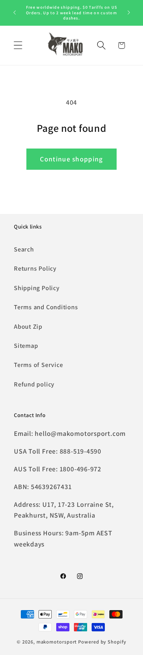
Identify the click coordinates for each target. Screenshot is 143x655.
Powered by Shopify (102, 641)
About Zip (28, 326)
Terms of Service (38, 364)
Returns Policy (35, 268)
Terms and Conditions (46, 307)
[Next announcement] (128, 12)
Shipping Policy (37, 287)
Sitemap (26, 345)
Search (24, 249)
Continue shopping (71, 158)
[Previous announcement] (14, 12)
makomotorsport (56, 641)
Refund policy (34, 384)
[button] (18, 45)
